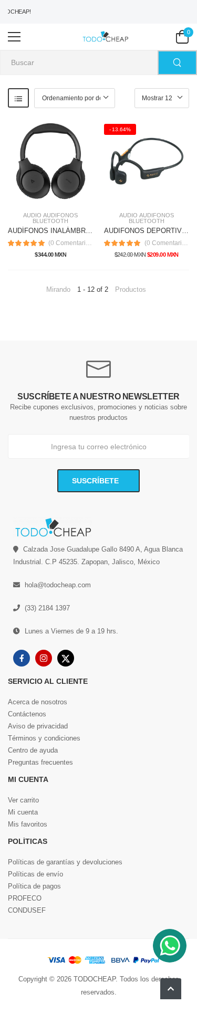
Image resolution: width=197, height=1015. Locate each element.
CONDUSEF (27, 910)
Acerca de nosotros (37, 702)
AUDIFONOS (60, 215)
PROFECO (25, 898)
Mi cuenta (23, 812)
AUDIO (32, 215)
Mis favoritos (27, 824)
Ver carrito (23, 800)
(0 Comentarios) (71, 243)
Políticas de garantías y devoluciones (65, 862)
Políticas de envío (35, 874)
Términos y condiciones (44, 738)
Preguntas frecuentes (40, 762)
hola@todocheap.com (58, 585)
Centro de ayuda (33, 750)
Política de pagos (34, 886)
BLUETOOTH (50, 221)
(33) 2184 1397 (47, 608)
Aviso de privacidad (38, 726)
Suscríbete (96, 481)
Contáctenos (27, 714)
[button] (170, 988)
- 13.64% (120, 129)
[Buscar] (177, 62)
